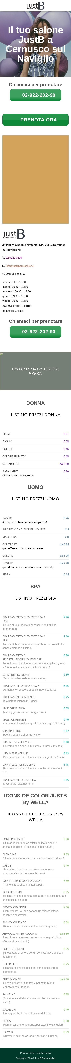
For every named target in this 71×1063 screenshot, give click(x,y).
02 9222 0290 (14, 257)
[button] (4, 6)
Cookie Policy (44, 1053)
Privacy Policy (27, 1053)
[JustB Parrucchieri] (35, 5)
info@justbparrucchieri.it (20, 266)
